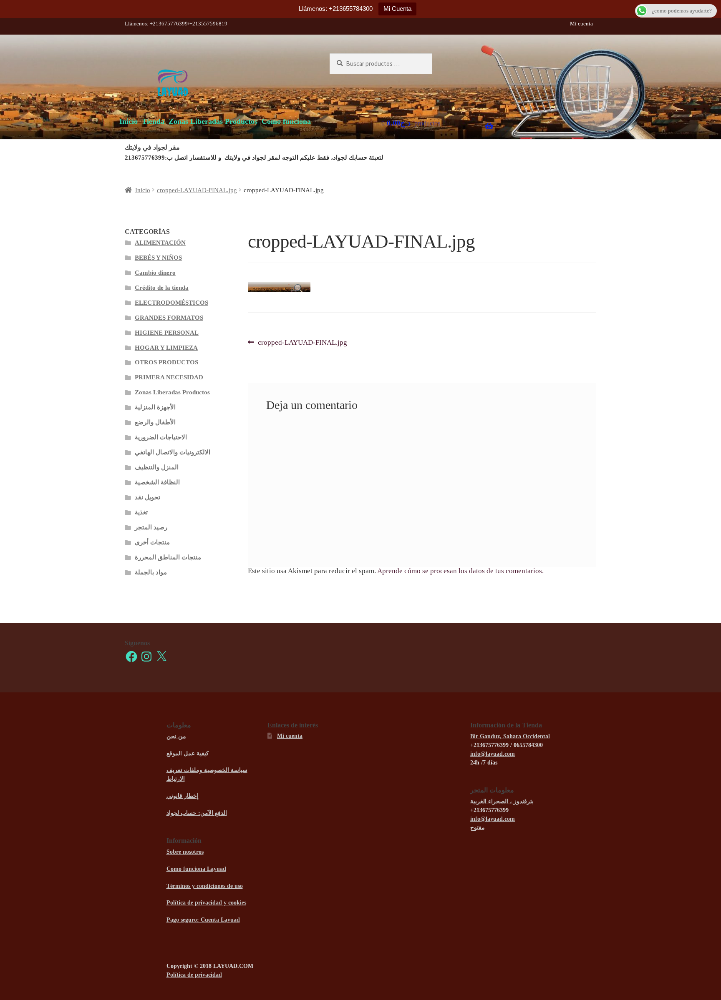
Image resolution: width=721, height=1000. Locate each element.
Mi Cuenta (397, 8)
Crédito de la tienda (162, 287)
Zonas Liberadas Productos (213, 121)
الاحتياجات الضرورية (161, 437)
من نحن (176, 736)
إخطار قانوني (182, 796)
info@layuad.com (492, 754)
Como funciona (286, 121)
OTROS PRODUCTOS (166, 362)
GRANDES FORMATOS (169, 317)
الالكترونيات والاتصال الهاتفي (172, 452)
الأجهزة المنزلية (155, 407)
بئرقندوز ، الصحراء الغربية (502, 801)
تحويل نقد (147, 497)
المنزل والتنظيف (157, 467)
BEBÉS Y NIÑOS (158, 257)
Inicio (128, 121)
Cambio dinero (155, 272)
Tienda (153, 121)
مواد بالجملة (151, 572)
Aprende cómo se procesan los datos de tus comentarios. (460, 571)
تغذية (141, 512)
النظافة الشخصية (157, 482)
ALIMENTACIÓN (160, 242)
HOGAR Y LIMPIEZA (166, 347)
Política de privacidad (194, 975)
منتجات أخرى (152, 542)
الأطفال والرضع (155, 422)
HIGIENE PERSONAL (167, 332)
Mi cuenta (581, 23)
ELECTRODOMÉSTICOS (171, 302)
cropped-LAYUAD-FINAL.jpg (197, 190)
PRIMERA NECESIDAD (169, 377)
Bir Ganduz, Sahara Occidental (510, 736)
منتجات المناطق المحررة (168, 557)
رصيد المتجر (151, 527)
